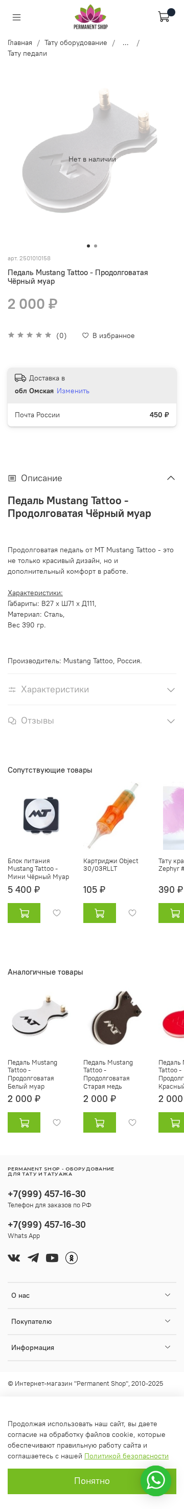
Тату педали (27, 53)
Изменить (73, 390)
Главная (20, 42)
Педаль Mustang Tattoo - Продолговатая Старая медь (108, 1074)
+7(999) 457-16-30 (47, 1194)
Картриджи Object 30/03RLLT (111, 864)
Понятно (92, 1481)
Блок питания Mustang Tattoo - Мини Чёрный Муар (38, 868)
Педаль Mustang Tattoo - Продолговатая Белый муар (32, 1074)
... (126, 42)
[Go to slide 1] (88, 245)
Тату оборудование (75, 42)
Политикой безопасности (126, 1455)
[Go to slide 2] (95, 245)
